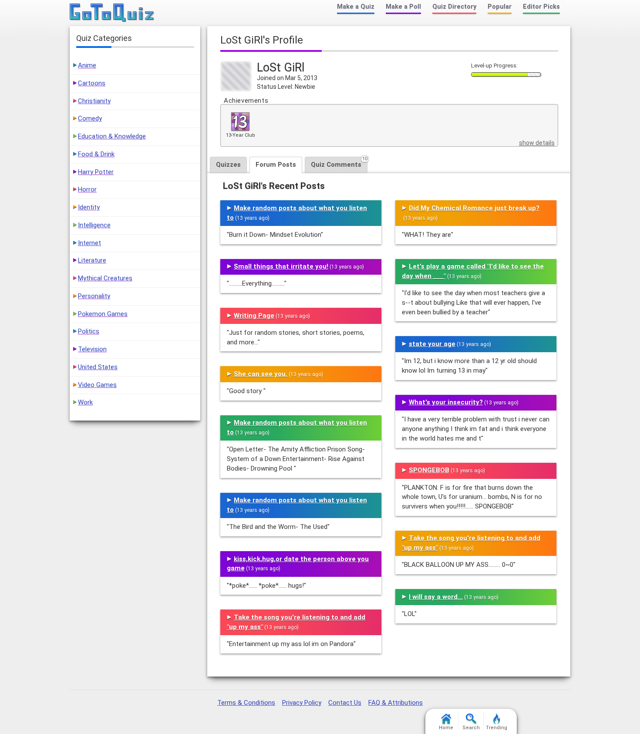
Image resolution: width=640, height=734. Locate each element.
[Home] (112, 13)
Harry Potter (96, 172)
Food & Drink (96, 154)
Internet (89, 243)
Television (92, 349)
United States (98, 367)
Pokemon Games (103, 314)
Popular (500, 6)
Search (471, 728)
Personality (94, 296)
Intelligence (94, 225)
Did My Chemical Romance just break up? (474, 208)
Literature (92, 260)
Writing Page (254, 316)
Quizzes (228, 164)
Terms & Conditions (246, 703)
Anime (87, 65)
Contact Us (344, 703)
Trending (496, 728)
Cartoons (91, 83)
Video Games (97, 385)
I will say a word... (436, 597)
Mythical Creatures (105, 278)
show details (537, 142)
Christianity (94, 101)
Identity (89, 207)
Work (85, 402)
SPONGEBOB (429, 470)
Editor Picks (541, 6)
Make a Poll (403, 6)
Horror (87, 189)
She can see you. (260, 374)
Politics (88, 331)
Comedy (90, 118)
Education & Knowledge (112, 136)
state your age (432, 344)
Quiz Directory (454, 6)
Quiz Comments (339, 162)
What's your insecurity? (446, 402)
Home (446, 728)
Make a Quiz (355, 6)
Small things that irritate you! (281, 266)
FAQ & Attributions (395, 703)
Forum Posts (276, 164)
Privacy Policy (301, 703)
